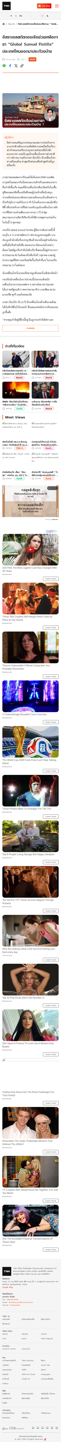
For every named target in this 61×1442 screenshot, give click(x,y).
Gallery (5, 1383)
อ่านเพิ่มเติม (31, 328)
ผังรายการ (6, 1323)
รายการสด (6, 1319)
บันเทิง (24, 1369)
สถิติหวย (25, 1417)
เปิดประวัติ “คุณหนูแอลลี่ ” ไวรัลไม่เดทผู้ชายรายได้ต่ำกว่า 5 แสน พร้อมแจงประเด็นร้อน (45, 474)
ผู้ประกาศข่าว (45, 1319)
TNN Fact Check (28, 1374)
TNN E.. (20, 448)
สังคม (43, 1360)
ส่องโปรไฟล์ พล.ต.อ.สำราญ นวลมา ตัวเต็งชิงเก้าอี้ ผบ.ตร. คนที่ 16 (15, 443)
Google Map (7, 1287)
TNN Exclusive (27, 1360)
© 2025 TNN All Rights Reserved (29, 1439)
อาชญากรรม (7, 1369)
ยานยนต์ (5, 1374)
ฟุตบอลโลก (45, 1398)
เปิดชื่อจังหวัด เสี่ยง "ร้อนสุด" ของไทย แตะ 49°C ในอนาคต (14, 474)
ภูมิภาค (43, 1369)
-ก (11, 15)
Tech (4, 1338)
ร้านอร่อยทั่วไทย (8, 1413)
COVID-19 (26, 1378)
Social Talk (45, 1365)
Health (44, 1334)
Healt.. (48, 448)
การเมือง (5, 1365)
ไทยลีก (4, 1402)
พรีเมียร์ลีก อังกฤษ (48, 1393)
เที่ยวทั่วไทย (26, 1413)
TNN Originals (47, 1338)
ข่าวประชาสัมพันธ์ (47, 1378)
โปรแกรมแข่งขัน (27, 1393)
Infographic (45, 1374)
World (11, 24)
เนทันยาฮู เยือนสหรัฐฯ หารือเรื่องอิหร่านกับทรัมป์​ (44, 403)
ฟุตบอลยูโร (26, 1398)
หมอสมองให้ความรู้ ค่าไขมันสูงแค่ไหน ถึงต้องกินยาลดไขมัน (44, 443)
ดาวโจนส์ (5, 1378)
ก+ (21, 15)
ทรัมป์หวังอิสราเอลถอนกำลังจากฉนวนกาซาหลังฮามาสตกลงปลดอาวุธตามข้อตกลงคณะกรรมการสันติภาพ (44, 372)
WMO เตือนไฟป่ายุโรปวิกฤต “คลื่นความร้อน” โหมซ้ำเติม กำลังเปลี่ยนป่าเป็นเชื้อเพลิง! (15, 403)
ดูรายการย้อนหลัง (28, 1319)
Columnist (26, 1348)
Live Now (46, 5)
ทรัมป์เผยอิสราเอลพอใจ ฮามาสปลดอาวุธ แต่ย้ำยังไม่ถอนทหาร (15, 372)
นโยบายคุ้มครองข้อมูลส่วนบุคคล (30, 1436)
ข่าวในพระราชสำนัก (9, 1360)
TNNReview (46, 1413)
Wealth (25, 1334)
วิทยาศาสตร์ (26, 1365)
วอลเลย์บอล (6, 1398)
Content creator (9, 1348)
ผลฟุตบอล (6, 1393)
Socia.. (48, 478)
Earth (19, 408)
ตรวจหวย (6, 1417)
